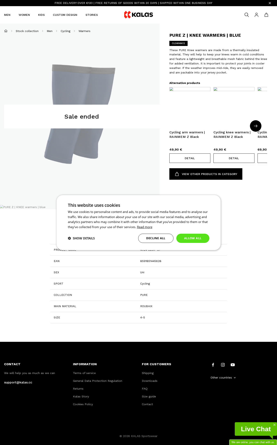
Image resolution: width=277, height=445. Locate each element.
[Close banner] (270, 3)
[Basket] (266, 14)
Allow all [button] (193, 238)
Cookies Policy (83, 404)
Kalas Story (81, 396)
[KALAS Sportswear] (138, 15)
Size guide (149, 396)
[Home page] (6, 31)
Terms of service (84, 373)
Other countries (221, 377)
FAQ (145, 388)
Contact (147, 404)
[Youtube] (232, 364)
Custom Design (65, 14)
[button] (189, 158)
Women (24, 14)
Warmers (84, 31)
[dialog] (139, 222)
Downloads (149, 380)
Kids (41, 14)
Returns (78, 388)
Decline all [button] (155, 238)
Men (7, 14)
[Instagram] (222, 364)
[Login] (256, 14)
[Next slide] (255, 126)
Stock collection (27, 31)
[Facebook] (213, 364)
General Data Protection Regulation (97, 380)
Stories (91, 14)
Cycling (65, 31)
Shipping (148, 373)
